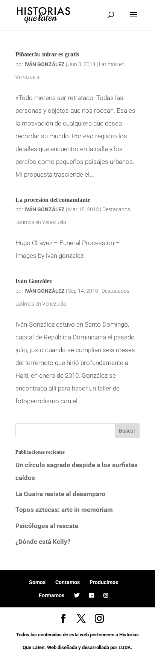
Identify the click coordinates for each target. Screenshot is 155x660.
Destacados (116, 209)
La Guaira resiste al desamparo (60, 494)
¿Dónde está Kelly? (42, 541)
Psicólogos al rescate (46, 526)
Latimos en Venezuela (40, 222)
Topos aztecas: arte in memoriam (64, 509)
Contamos (67, 582)
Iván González (33, 281)
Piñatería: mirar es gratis (47, 54)
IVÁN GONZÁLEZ (44, 64)
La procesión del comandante (52, 200)
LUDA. (125, 647)
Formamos (51, 595)
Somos (37, 582)
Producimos (104, 582)
